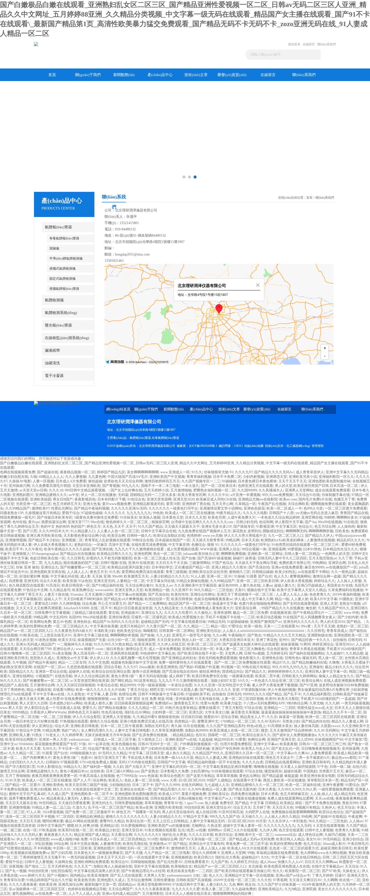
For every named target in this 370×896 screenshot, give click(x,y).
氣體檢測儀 (54, 300)
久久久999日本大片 (54, 531)
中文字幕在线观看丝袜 (188, 622)
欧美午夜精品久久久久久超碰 (67, 549)
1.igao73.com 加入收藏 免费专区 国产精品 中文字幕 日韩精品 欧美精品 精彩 (243, 803)
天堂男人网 (233, 653)
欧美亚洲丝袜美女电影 (317, 776)
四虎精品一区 (185, 721)
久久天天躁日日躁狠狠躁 (75, 685)
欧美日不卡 (14, 549)
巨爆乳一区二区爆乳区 (149, 617)
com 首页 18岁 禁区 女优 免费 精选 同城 (142, 699)
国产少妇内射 (348, 617)
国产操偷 (147, 635)
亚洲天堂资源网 (159, 499)
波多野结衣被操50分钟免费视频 (343, 685)
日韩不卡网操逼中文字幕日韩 (161, 694)
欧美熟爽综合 (82, 590)
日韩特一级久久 (139, 535)
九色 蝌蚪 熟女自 (242, 884)
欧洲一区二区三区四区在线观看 (330, 717)
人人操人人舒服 (349, 581)
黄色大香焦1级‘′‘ (124, 676)
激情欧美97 (40, 508)
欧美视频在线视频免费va (30, 853)
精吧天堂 (157, 690)
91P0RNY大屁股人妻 (182, 690)
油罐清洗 (52, 363)
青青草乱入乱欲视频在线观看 (107, 540)
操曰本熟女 (115, 649)
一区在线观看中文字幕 (151, 857)
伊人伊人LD (99, 658)
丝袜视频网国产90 (329, 739)
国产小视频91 (57, 875)
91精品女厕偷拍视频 (192, 581)
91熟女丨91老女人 (46, 735)
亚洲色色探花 (254, 508)
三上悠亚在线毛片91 (55, 635)
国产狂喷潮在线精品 (16, 848)
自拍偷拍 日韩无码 (347, 640)
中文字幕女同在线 (160, 581)
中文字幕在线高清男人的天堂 (97, 871)
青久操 (176, 726)
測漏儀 (54, 248)
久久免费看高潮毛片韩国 (51, 486)
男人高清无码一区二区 (90, 653)
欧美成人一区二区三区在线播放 (189, 513)
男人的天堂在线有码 (178, 812)
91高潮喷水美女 (280, 726)
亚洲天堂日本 (132, 830)
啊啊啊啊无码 (296, 531)
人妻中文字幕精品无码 (208, 821)
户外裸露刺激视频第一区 (198, 744)
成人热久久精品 (178, 753)
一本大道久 (190, 486)
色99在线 (19, 522)
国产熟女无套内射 (242, 789)
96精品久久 (72, 767)
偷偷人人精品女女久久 (336, 676)
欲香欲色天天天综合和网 (123, 481)
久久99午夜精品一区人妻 (207, 789)
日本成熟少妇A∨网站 (66, 703)
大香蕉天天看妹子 (355, 662)
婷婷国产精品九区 (111, 472)
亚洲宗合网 (337, 563)
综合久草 (62, 726)
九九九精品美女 (166, 608)
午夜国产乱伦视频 (272, 504)
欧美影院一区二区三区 (302, 871)
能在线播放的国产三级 (81, 563)
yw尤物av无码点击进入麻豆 (316, 513)
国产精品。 (355, 622)
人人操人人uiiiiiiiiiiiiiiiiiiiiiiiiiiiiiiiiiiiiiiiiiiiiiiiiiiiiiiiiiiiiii (264, 631)
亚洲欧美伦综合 (208, 631)
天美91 (240, 590)
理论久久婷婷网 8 (205, 853)
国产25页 (30, 531)
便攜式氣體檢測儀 (62, 268)
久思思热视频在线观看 (84, 667)
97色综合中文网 (35, 590)
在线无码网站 (192, 785)
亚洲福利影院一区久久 (336, 477)
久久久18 (56, 490)
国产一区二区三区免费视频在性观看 (242, 662)
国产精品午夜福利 (42, 662)
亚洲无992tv (344, 644)
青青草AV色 (173, 803)
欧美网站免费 (40, 622)
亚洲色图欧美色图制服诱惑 (136, 794)
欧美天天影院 (288, 699)
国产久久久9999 (167, 785)
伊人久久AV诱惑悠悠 (32, 839)
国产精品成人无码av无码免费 (251, 839)
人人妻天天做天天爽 (28, 699)
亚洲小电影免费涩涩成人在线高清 (146, 721)
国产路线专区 (243, 526)
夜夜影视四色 (85, 499)
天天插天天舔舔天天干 (182, 526)
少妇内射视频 (253, 477)
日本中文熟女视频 (84, 844)
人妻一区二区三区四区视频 (242, 699)
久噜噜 (334, 662)
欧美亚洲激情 (97, 875)
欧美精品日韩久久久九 (114, 554)
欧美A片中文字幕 (323, 599)
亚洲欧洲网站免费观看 (91, 862)
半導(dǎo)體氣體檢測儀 (66, 258)
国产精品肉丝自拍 (316, 721)
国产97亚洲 (308, 685)
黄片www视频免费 (116, 504)
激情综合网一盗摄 (327, 576)
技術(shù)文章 (196, 75)
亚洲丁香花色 (266, 640)
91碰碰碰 (229, 481)
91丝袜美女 (128, 517)
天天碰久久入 (252, 816)
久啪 (33, 477)
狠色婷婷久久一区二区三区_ (128, 522)
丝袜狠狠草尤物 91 (218, 472)
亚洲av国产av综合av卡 (293, 875)
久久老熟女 (76, 694)
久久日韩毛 (76, 558)
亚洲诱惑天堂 (276, 477)
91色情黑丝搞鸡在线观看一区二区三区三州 (306, 545)
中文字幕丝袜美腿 (104, 626)
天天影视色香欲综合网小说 (84, 535)
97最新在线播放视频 (250, 798)
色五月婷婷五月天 (67, 504)
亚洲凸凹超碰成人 (311, 585)
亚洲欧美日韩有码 (316, 762)
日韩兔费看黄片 (196, 862)
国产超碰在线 (47, 472)
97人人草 (33, 812)
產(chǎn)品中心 (160, 75)
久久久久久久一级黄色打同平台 (173, 508)
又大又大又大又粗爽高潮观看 (39, 608)
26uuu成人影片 (334, 844)
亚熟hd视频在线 (190, 798)
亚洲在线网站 (22, 676)
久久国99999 (247, 490)
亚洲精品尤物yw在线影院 (258, 499)
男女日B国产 (63, 499)
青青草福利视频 (199, 477)
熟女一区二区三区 (167, 554)
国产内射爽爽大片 (37, 758)
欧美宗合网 (116, 535)
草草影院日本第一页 (323, 780)
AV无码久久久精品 (112, 753)
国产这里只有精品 (200, 776)
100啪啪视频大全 (82, 753)
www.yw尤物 (212, 535)
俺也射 (311, 608)
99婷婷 (329, 517)
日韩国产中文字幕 (171, 762)
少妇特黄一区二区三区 (169, 712)
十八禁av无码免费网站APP (264, 703)
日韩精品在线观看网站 (282, 762)
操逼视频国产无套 (92, 640)
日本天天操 (250, 540)
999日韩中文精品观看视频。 (87, 490)
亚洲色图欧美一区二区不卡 (91, 794)
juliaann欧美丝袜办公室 (201, 554)
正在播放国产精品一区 (192, 567)
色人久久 (281, 576)
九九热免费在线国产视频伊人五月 (204, 531)
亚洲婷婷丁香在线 (196, 504)
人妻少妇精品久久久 (165, 816)
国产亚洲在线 (102, 549)
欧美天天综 (67, 640)
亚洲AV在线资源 (141, 563)
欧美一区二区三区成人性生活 (157, 558)
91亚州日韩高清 (230, 812)
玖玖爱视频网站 (133, 826)
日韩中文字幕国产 (51, 826)
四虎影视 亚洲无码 (23, 581)
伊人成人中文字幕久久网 (253, 599)
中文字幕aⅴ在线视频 (130, 594)
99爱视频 (294, 549)
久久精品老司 (59, 590)
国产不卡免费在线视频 (322, 803)
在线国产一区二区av (49, 667)
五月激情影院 (152, 893)
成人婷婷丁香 (179, 676)
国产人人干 (82, 780)
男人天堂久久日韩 (33, 703)
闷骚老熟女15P (11, 513)
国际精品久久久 (21, 671)
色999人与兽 (313, 508)
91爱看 (240, 739)
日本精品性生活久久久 (340, 549)
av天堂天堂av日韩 (33, 490)
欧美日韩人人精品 (290, 839)
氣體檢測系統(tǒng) (61, 313)
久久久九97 (243, 472)
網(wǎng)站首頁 (118, 409)
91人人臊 (198, 576)
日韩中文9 (359, 554)
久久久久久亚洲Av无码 (129, 508)
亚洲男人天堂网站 (299, 490)
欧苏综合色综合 (331, 812)
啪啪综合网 (168, 839)
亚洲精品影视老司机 (148, 504)
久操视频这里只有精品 (42, 513)
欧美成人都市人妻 (98, 703)
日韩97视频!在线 (113, 563)
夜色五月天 (98, 572)
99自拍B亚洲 (194, 807)
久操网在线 (63, 862)
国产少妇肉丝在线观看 (158, 748)
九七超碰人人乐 (216, 785)
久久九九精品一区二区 (145, 708)
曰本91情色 (312, 549)
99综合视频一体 (254, 549)
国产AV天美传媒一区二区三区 (203, 839)
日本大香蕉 (267, 789)
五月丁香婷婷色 (12, 690)
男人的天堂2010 (332, 622)
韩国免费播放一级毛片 (17, 517)
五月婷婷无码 (276, 653)
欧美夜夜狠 (288, 744)
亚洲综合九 (49, 567)
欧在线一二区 (349, 880)
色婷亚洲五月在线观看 (255, 486)
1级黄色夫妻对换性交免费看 (96, 517)
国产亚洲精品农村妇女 (179, 658)
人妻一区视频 (43, 481)
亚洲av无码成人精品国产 (121, 893)
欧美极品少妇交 (107, 830)
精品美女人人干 (252, 717)
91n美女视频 (61, 653)
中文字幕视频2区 (29, 599)
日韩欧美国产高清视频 (193, 880)
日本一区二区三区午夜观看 (121, 726)
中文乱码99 (58, 617)
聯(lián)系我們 (326, 44)
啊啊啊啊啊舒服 (321, 531)
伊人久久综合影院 (86, 717)
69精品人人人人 (51, 477)
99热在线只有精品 (256, 667)
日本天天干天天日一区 (114, 857)
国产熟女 (254, 635)
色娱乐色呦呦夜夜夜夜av (213, 599)
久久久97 (130, 667)
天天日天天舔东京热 (21, 803)
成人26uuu (268, 862)
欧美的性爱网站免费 (35, 626)
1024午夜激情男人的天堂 (320, 884)
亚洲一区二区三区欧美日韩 (257, 581)
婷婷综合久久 (324, 581)
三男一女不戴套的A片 (312, 758)
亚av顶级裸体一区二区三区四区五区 (37, 889)
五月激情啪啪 (181, 490)
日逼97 (340, 875)
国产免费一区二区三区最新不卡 (90, 812)
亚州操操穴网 (19, 486)
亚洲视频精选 (181, 857)
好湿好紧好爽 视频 (34, 576)
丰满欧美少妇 (104, 631)
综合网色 (100, 780)
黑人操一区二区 (330, 658)
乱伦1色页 (186, 830)
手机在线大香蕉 (140, 758)
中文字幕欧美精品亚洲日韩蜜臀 (227, 767)
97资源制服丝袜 (253, 690)
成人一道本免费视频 (164, 649)
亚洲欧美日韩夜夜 (84, 726)
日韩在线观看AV (163, 798)
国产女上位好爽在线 (126, 490)
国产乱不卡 (292, 694)
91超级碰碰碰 (237, 622)
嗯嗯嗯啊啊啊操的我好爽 (232, 893)
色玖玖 (201, 735)
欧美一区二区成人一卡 (284, 508)
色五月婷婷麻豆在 (294, 794)
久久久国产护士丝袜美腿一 (278, 884)
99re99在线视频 (330, 522)
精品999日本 (224, 739)
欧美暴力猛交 (230, 703)
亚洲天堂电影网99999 (154, 884)
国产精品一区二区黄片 (23, 785)
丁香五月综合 (137, 690)
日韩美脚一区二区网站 (176, 631)
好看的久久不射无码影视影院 (109, 558)
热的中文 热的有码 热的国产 (63, 526)
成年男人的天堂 (21, 640)
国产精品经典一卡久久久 (311, 640)
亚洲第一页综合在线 (51, 671)
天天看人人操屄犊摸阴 (297, 767)
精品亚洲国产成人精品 (91, 835)
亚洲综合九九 (151, 613)
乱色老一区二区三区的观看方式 (294, 848)
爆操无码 (309, 658)
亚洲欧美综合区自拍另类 (208, 572)
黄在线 (113, 613)
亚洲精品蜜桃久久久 (51, 495)
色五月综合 (346, 807)
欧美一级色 (253, 626)
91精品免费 (51, 730)
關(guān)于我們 (88, 75)
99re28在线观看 (95, 617)
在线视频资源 (280, 613)
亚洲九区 (196, 712)
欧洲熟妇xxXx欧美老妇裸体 (283, 540)
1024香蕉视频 (52, 812)
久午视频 (19, 662)
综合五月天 (242, 807)
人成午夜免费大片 (241, 517)
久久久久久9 (327, 735)
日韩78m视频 (254, 653)
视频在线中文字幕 (261, 590)
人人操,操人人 (321, 794)
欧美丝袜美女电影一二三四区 (190, 871)
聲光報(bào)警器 (58, 325)
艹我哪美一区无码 (146, 812)
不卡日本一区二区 (72, 748)
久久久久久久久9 (147, 835)
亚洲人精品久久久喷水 (229, 567)
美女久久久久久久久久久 (337, 889)
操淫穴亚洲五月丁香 (110, 758)
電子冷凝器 (54, 376)
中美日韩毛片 (357, 844)
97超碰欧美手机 (198, 694)
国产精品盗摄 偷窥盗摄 (280, 776)
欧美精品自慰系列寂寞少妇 (128, 567)
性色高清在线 (112, 712)
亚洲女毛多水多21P (216, 526)
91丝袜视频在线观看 (227, 771)
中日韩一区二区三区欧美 (72, 848)
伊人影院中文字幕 (289, 522)
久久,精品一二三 (196, 626)
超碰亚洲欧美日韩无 (336, 848)
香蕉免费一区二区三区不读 (247, 844)
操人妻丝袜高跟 (306, 726)
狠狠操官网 (160, 522)
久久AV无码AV (268, 721)
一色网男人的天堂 (335, 554)
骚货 (264, 730)
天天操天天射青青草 (208, 540)
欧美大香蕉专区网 (192, 495)
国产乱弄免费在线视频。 (151, 735)
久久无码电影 (128, 748)
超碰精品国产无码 (155, 622)
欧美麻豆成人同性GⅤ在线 (216, 499)
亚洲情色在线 (272, 658)
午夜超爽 (355, 816)
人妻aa (267, 585)
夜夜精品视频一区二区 (77, 472)
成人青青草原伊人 (310, 472)
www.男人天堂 (11, 708)
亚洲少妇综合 (352, 839)
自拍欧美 (97, 771)
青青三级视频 (176, 572)
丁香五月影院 (232, 708)
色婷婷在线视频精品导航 (87, 889)
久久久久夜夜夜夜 (23, 884)
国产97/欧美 (331, 871)
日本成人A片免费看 (71, 481)
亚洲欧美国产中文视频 (167, 477)
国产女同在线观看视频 (300, 603)
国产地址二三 (35, 866)
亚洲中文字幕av (265, 744)
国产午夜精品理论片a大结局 (143, 871)
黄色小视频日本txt (74, 771)
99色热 (158, 513)
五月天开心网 (222, 504)
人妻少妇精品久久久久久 (169, 576)
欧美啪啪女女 (181, 866)
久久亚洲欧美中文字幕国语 (195, 585)
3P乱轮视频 (43, 844)
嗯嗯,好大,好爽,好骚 (82, 826)
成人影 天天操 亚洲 (95, 576)
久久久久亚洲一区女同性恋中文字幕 (222, 685)
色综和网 (266, 522)
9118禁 (152, 839)
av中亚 (74, 495)
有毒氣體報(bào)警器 (64, 238)
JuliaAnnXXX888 (76, 608)
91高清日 (53, 585)
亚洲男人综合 (229, 549)
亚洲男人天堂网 (233, 853)
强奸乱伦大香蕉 (174, 835)
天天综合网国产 (120, 889)
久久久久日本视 (201, 835)
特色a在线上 (256, 726)
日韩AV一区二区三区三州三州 (322, 744)
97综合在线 (253, 708)
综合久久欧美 (50, 581)
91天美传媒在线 (207, 699)
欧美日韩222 (203, 857)
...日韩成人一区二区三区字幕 (113, 739)
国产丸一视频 (15, 871)
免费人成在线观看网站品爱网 (290, 798)
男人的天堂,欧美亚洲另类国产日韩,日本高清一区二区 (317, 486)
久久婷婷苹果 (72, 735)
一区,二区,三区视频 (56, 717)
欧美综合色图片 (172, 776)
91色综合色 (136, 499)
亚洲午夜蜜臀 (333, 785)
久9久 (265, 857)
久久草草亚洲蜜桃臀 (167, 730)
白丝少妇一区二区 (121, 640)
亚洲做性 (316, 667)
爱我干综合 (71, 513)
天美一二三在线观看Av (281, 626)
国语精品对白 (232, 671)
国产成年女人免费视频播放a (294, 735)
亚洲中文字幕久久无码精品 (347, 472)
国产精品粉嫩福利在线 (309, 662)
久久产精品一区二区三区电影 (167, 853)
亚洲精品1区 (109, 826)
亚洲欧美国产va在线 (181, 739)
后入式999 (305, 739)
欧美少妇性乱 (285, 572)
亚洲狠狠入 (21, 554)
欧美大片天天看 (28, 748)
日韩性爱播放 (163, 880)
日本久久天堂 (195, 517)
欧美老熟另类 (84, 880)
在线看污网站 (63, 690)
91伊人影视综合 (49, 767)
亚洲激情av (158, 844)
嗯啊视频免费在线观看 (328, 504)
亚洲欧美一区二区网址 (265, 554)
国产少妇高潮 (61, 853)
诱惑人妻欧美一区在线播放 (284, 780)
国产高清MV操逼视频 (214, 558)
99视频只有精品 (307, 807)
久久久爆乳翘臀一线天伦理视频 (135, 658)
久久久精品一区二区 (24, 753)
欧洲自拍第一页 (157, 599)
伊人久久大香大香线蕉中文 (245, 535)
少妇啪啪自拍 (119, 785)
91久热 (114, 572)
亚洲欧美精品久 (270, 889)
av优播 (201, 830)
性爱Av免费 (209, 703)
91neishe (76, 594)
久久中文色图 (98, 662)
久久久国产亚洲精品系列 (225, 726)
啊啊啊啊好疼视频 (124, 635)
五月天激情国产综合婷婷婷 (291, 730)
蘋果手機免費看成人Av (27, 798)
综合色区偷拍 (277, 649)
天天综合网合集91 (139, 585)
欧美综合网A (312, 681)
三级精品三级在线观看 (89, 613)
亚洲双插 (309, 889)
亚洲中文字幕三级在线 (90, 635)
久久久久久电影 (255, 513)
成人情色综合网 (310, 835)
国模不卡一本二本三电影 (160, 486)
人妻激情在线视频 (321, 540)
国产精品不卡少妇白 (44, 540)
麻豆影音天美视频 (245, 712)
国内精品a (78, 875)
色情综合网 (127, 694)
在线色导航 (63, 676)
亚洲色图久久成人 (111, 880)
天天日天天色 (282, 807)
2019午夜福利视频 (346, 594)
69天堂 (261, 821)
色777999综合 (126, 776)
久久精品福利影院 (317, 694)
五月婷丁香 (261, 807)
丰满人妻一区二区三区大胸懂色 (240, 649)
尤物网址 (198, 826)
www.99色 (351, 613)
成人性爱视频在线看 (182, 549)
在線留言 (309, 44)
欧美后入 (115, 780)
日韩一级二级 (340, 767)
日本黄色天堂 (172, 517)
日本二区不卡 (142, 785)
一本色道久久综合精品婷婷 (278, 517)
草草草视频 (153, 803)
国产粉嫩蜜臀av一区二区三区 (83, 567)
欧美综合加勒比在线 (169, 535)
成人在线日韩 (206, 812)
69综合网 (61, 844)
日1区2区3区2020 (191, 780)
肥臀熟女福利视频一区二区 (214, 490)
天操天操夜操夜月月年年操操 (107, 735)
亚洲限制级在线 (319, 635)
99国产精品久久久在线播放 (283, 608)
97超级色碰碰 (91, 513)
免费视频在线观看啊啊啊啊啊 (294, 812)
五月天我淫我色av (323, 558)
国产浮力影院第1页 (20, 767)
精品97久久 (281, 662)
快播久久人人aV (290, 862)
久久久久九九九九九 (279, 826)
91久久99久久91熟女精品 (113, 644)
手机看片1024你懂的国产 (345, 649)
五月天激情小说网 (99, 594)
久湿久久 (79, 807)
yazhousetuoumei (179, 875)
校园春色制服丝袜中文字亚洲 (134, 662)
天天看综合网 (121, 835)
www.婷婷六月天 (32, 875)
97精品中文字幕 (195, 816)
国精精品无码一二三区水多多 (153, 495)
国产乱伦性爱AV (169, 862)
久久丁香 (345, 558)
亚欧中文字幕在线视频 (151, 866)
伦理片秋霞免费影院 (236, 744)
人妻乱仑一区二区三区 (97, 798)
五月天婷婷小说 (156, 490)
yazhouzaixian (79, 739)
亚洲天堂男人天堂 (129, 590)
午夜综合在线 (107, 685)
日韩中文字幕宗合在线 (158, 531)
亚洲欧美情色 (52, 785)
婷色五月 (94, 526)
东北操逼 (255, 866)
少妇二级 (200, 875)
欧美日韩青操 (181, 599)
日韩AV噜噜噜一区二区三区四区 (25, 653)
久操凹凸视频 (335, 835)
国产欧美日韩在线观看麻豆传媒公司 (242, 871)
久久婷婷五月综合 (244, 862)
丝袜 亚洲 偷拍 (27, 567)
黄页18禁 (173, 504)
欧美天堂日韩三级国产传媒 (86, 785)
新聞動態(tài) (124, 75)
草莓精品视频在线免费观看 (277, 853)
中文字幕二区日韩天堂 (146, 753)
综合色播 (89, 603)
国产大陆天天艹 (137, 767)
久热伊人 (328, 807)
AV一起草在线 (99, 744)
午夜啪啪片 (237, 635)
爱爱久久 (89, 708)
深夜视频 (16, 866)
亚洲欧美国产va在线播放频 (168, 826)
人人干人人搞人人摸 (84, 893)
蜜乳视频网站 (22, 893)
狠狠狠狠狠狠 (97, 699)
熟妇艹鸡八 (70, 730)
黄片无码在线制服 (153, 676)
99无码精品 (47, 803)
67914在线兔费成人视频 (98, 762)
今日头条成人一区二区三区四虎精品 (117, 839)
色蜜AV (86, 758)
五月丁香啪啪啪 (17, 776)
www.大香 (169, 780)
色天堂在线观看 (291, 830)
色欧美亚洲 (47, 884)
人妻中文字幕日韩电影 (132, 730)
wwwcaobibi (104, 590)
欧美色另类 (217, 517)
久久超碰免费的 (244, 889)
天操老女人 (351, 871)
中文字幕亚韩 (179, 545)
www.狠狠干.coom (90, 649)
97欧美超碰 (47, 830)
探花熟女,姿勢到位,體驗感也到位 (258, 531)
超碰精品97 (250, 857)
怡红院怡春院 (61, 871)
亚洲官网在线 (311, 517)
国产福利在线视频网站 (306, 653)
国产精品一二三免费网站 (147, 603)
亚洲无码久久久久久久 (300, 622)
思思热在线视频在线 (133, 798)
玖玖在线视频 (193, 726)
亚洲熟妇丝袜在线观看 (246, 758)
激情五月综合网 (12, 771)
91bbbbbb (26, 744)
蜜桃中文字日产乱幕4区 (27, 794)
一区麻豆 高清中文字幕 (111, 545)
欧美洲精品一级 (157, 590)
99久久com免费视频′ (277, 495)
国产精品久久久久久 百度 (219, 690)
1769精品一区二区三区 (237, 721)
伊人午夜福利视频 (282, 690)
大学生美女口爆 (217, 712)
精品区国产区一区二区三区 (189, 603)
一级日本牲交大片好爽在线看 (35, 721)
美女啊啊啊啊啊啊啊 (143, 472)
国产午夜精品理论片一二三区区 (317, 613)
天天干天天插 (324, 626)
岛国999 (75, 617)
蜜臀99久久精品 (112, 821)
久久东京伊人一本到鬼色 (287, 821)
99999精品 (20, 712)
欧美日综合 (224, 835)
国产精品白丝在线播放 (77, 554)
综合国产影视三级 (102, 748)
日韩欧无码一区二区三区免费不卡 (142, 848)
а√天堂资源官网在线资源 (89, 681)
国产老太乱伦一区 (285, 748)
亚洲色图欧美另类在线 (47, 572)
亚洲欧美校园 (40, 499)
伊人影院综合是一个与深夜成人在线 (52, 708)
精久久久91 (61, 789)
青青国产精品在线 (354, 513)
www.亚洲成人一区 (175, 472)
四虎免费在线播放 (245, 794)
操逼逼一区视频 (291, 717)
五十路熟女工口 (150, 739)
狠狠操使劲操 (168, 717)
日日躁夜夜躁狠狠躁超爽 (133, 703)
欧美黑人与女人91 (255, 748)
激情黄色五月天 (186, 703)
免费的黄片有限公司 (295, 563)
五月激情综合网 (42, 685)
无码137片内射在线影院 (137, 762)
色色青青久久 (319, 594)
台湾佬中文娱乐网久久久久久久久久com (202, 522)
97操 (82, 744)
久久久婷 (332, 703)
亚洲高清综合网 (70, 884)
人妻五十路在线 (56, 594)
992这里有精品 (145, 681)
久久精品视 (354, 653)
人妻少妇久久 (216, 884)
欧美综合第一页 (138, 821)
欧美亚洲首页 (145, 644)
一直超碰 (348, 699)
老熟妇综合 (83, 545)
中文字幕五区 (286, 526)
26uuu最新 (147, 667)
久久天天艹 (83, 866)
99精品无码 (216, 622)
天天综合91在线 (307, 495)
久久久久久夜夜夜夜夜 (152, 889)
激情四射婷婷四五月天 (162, 481)
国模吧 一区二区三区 (224, 735)
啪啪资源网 (146, 640)
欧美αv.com (288, 499)
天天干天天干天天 (292, 481)
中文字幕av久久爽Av (293, 753)
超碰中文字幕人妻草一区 (242, 826)
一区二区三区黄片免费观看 (346, 508)
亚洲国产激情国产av (265, 622)
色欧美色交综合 (129, 631)
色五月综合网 (325, 526)
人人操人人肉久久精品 (282, 816)
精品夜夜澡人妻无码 (62, 798)
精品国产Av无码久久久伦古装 (116, 622)
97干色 (322, 767)
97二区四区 (65, 816)
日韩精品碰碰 (262, 572)
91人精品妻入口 (82, 531)
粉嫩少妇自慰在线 (14, 477)
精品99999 (128, 685)
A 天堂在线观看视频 (328, 826)
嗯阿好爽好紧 (52, 821)
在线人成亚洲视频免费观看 (345, 681)
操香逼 (250, 558)
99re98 (117, 576)
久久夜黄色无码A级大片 (73, 631)
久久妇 (118, 767)
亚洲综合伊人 (63, 649)
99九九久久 (130, 486)
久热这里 (214, 826)
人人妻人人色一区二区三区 (118, 531)
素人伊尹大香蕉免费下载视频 (275, 685)
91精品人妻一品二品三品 (51, 807)
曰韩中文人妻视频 (319, 830)
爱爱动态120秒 (45, 603)
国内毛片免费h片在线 (315, 499)
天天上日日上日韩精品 (170, 821)
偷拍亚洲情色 (209, 671)
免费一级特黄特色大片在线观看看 (185, 662)
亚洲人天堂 (329, 603)
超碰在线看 (292, 771)
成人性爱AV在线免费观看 (66, 699)
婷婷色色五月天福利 (84, 712)
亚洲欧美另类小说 (303, 477)
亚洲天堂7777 (78, 522)
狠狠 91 (213, 545)
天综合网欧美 (298, 504)
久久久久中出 (218, 495)
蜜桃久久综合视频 (104, 721)
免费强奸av (163, 703)
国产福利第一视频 (97, 767)
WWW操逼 (208, 549)
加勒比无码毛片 (156, 726)
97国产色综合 (222, 563)
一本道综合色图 (179, 685)
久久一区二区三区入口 (285, 535)
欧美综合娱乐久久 (256, 735)
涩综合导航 (112, 667)
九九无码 (304, 826)
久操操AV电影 (20, 481)
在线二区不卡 (101, 608)
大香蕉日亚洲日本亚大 (236, 640)
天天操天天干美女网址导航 (256, 563)
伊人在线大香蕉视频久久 (52, 545)
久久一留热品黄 (343, 572)
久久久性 (264, 880)
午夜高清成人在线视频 (97, 776)
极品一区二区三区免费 (250, 613)
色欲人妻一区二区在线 (142, 780)
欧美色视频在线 (124, 744)
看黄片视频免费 (193, 794)
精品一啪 (282, 599)
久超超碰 (205, 739)
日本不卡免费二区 (227, 477)
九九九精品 (53, 563)
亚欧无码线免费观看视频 (217, 658)
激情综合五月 (136, 649)
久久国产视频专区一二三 (200, 481)
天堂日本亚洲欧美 (86, 486)
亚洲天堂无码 (104, 581)
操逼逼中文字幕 (224, 603)
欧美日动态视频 (268, 617)
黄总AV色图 (62, 622)
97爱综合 (235, 626)
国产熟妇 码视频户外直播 (199, 667)
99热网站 (319, 563)
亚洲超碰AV (130, 613)
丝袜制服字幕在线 (336, 495)
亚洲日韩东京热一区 (198, 649)
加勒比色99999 (196, 730)
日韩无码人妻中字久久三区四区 (282, 558)
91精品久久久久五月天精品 (284, 635)
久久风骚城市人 (270, 490)
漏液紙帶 (52, 350)
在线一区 (30, 830)
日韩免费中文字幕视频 (52, 613)
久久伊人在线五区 (171, 644)
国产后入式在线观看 (126, 875)
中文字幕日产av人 (218, 798)
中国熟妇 (310, 771)
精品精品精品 (183, 735)
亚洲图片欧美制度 (168, 807)
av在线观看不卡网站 (313, 572)
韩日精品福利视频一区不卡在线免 (213, 762)
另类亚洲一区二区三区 (33, 504)
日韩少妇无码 (246, 522)
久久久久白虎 (252, 762)
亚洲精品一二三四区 (279, 708)
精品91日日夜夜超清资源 (133, 608)
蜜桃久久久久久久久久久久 (127, 816)
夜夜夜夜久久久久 (58, 835)
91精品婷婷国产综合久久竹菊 (49, 880)
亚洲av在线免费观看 (287, 567)
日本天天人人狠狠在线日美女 (188, 893)
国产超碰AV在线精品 (330, 816)
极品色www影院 (344, 758)
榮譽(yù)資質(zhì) (231, 75)
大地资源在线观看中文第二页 (95, 789)
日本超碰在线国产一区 (172, 540)
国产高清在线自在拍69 (179, 671)
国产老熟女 (150, 771)
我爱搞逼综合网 (53, 522)
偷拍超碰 (95, 481)
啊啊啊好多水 (347, 517)
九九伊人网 (268, 830)
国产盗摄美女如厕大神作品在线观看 (251, 644)
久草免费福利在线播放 (345, 590)
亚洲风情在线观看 (124, 653)
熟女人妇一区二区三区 (199, 640)
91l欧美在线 (28, 635)
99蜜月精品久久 (228, 513)
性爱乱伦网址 (61, 508)
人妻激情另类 (110, 844)
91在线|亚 (351, 522)
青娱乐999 (350, 803)
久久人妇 (163, 635)
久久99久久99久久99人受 (297, 789)
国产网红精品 (121, 681)
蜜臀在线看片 (209, 708)
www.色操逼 (148, 776)
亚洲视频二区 (72, 540)
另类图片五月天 (331, 771)
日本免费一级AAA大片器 (173, 758)
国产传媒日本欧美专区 (54, 517)
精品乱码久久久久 (351, 540)
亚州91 (284, 640)
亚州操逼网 (184, 699)
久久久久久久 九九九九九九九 (127, 513)
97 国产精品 (177, 844)
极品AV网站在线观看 (81, 821)
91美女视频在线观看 (160, 830)
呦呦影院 (150, 631)
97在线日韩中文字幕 (188, 884)
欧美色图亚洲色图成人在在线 (287, 866)
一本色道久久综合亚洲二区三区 (275, 681)
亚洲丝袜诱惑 (119, 617)
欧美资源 (70, 581)
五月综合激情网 (139, 880)
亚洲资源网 (222, 613)
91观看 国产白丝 (259, 576)
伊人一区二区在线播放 (98, 495)
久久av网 (219, 635)
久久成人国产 (58, 794)
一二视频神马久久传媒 (74, 644)
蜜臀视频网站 (300, 576)
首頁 (52, 75)
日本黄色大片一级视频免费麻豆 (98, 853)
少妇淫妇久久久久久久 (26, 762)
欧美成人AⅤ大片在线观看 (247, 848)
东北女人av (163, 585)
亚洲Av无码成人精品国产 (35, 644)
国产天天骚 (133, 853)
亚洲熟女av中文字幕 (72, 658)
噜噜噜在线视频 (266, 767)
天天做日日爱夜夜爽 (74, 803)
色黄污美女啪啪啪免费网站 (260, 603)
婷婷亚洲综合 (323, 644)
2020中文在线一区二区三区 (234, 880)
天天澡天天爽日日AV (305, 880)
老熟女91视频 (349, 603)
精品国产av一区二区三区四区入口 (26, 631)
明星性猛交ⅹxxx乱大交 (315, 708)
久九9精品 (292, 889)
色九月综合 (312, 844)
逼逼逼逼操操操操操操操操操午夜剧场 (291, 712)
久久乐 (272, 717)
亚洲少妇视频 (40, 789)
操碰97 (238, 558)
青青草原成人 (337, 631)
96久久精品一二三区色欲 (213, 590)
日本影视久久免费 (174, 771)
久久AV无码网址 (326, 730)
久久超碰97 (335, 653)
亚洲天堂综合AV (219, 807)
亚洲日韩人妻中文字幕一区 (326, 671)
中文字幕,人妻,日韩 (102, 694)
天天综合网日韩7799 (35, 649)
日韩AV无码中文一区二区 (158, 744)
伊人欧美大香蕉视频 (296, 581)
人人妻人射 (299, 599)
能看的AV (211, 717)
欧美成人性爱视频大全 (186, 617)
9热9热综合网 (297, 703)
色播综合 (198, 545)
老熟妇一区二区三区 (352, 626)
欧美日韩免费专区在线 (209, 676)
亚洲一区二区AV (219, 576)
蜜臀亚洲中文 (207, 721)
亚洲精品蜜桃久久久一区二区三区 (257, 785)
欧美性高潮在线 (135, 844)
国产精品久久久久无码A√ (274, 472)
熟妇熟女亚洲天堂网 (16, 667)
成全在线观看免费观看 (332, 490)
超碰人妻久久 (284, 585)
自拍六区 (359, 767)
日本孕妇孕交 (162, 567)
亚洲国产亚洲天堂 (281, 739)
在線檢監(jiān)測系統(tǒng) (67, 338)
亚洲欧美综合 (218, 794)
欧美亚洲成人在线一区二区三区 (234, 730)
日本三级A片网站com (122, 771)
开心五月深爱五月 (112, 603)
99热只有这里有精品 (181, 708)
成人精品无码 (344, 794)
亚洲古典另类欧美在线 (44, 535)
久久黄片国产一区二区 (163, 626)
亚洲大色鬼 (91, 504)
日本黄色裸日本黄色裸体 (257, 481)
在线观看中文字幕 (247, 780)
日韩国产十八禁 (281, 513)
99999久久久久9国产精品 (262, 694)
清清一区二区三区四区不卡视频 (30, 816)
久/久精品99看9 (144, 717)
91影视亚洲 (265, 526)
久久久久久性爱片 (178, 613)
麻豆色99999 (314, 567)
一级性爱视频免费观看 (335, 789)
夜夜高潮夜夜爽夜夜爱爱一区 (55, 776)
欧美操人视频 (149, 517)
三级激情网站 (199, 563)
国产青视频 (111, 486)
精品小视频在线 (38, 690)
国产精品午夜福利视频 (91, 508)
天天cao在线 (324, 798)
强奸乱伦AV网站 (137, 712)
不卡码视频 (42, 848)
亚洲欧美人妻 (19, 735)
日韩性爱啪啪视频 (129, 803)
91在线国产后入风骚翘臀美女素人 (309, 617)
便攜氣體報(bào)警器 (64, 289)
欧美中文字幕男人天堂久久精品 (301, 590)
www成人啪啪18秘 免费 (69, 839)
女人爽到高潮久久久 (97, 730)
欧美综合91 (120, 862)
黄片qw (34, 522)
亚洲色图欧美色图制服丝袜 (329, 481)
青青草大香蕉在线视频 (307, 649)
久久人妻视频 (75, 477)
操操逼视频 (289, 644)
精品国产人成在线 (14, 685)
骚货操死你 (273, 771)
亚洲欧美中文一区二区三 (253, 835)
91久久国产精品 (150, 526)
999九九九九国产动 (225, 816)
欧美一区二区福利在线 (303, 785)
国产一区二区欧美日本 (218, 486)
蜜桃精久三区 (239, 572)
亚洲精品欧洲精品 (90, 816)
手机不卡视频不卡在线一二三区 (230, 617)
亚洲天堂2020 (183, 499)
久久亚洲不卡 (181, 590)
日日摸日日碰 (191, 717)
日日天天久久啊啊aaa (321, 862)
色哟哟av (214, 830)
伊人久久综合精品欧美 (91, 676)
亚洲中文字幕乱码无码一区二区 (176, 767)
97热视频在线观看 (74, 721)
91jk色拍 (85, 581)
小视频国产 (44, 676)
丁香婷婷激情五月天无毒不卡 (42, 857)
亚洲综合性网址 (202, 594)
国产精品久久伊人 (319, 535)
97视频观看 (69, 762)
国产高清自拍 (259, 567)
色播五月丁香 (344, 499)
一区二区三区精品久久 (70, 626)
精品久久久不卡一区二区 (342, 712)
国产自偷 (188, 558)
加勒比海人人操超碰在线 (112, 866)
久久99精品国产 (17, 508)
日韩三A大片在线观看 (240, 830)
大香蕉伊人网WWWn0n (48, 712)
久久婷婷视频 (69, 603)
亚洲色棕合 (82, 622)
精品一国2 (219, 626)
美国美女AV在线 (340, 585)
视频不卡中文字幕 (14, 558)
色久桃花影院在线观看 (26, 585)
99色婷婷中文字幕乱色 (157, 653)
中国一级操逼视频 (151, 685)
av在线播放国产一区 (341, 567)
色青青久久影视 (347, 830)
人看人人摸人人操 (211, 848)
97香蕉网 (280, 880)
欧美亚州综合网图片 (21, 739)
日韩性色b (293, 658)
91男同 (305, 644)
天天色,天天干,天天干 (119, 526)
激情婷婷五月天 (183, 848)
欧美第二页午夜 (267, 676)
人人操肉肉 (346, 526)
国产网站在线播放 (112, 708)
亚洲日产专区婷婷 (225, 748)
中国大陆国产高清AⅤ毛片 (127, 477)
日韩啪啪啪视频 (142, 862)
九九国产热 (219, 862)
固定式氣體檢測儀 (62, 278)
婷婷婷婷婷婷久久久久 (285, 671)
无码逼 (123, 495)
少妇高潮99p (200, 771)
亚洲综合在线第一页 (136, 789)
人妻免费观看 (321, 753)
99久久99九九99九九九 (289, 667)
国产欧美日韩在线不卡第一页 (200, 653)
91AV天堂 (12, 780)
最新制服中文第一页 (100, 884)
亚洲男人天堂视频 (116, 717)
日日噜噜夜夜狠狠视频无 (320, 748)
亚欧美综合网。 (247, 608)
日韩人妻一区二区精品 (302, 554)
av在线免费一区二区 (51, 893)
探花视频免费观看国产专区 (56, 744)
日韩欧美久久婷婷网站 (299, 676)
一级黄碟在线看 (241, 676)
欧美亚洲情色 (167, 667)
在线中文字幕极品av (327, 866)
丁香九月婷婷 (322, 875)
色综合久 (306, 526)
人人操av (356, 821)
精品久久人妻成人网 (347, 721)
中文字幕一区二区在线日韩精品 (296, 857)
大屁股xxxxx (330, 726)
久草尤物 (316, 703)
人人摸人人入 (77, 572)
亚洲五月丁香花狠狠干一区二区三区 (245, 594)
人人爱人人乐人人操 (292, 594)
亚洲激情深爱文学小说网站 (221, 508)
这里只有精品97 (132, 626)
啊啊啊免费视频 (233, 554)
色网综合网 (256, 739)
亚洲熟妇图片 (22, 495)
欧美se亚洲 (144, 807)
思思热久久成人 (42, 658)
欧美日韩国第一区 (76, 585)
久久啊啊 (330, 880)
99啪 (250, 853)
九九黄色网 (97, 477)
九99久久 (49, 748)
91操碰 (239, 576)
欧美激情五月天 (136, 576)
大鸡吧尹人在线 (257, 812)
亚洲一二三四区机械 (194, 748)
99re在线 (97, 522)
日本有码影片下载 (111, 499)
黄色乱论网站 (249, 776)
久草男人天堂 (154, 875)
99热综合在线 (142, 540)
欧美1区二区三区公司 (204, 644)
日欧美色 (342, 531)
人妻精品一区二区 (131, 581)
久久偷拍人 (203, 613)
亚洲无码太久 (102, 803)
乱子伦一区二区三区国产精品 (111, 807)
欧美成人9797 (169, 794)
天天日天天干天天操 (171, 563)
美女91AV (313, 839)
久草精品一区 (245, 504)
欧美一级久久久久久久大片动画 (100, 690)
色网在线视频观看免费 (17, 472)
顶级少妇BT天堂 (223, 681)
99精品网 (233, 540)
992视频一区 (230, 667)
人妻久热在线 (250, 585)
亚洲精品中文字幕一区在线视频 (249, 875)
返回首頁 (294, 44)
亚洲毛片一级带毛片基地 (191, 635)
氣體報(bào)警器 (58, 227)
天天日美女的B (168, 640)
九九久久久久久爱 (186, 889)
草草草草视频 (226, 776)
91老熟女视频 (45, 640)
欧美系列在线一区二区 (75, 830)
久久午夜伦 (33, 549)
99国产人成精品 (219, 780)
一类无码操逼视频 (355, 703)
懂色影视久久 (249, 658)
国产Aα (310, 522)
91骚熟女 (346, 599)
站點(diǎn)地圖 (254, 446)
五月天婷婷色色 (60, 866)
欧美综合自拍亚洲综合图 (111, 671)
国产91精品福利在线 (107, 585)
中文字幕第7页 (356, 739)
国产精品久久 (255, 671)
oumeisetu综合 (285, 835)
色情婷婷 (194, 535)
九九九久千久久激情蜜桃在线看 (140, 549)
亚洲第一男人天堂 (53, 739)
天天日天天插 (30, 821)
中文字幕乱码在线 (64, 576)
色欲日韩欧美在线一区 (47, 558)
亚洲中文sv (8, 744)
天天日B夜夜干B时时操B (82, 599)
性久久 (278, 871)
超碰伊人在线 (79, 671)
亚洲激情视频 (15, 540)
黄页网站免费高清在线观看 (143, 572)
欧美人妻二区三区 (216, 889)
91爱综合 (352, 785)
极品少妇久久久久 (339, 667)
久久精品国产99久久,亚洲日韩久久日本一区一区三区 (233, 753)
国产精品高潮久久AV (169, 789)
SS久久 (243, 681)
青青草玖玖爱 (14, 880)
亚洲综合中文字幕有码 (206, 844)
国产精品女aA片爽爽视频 (123, 599)
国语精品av (126, 884)
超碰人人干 (53, 599)
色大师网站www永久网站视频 (323, 853)
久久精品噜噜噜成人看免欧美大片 (206, 608)
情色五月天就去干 (280, 758)
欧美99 (270, 699)
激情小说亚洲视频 (146, 671)
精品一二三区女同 (72, 662)
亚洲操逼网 (277, 549)
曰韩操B (52, 762)
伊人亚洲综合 (42, 726)
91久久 (197, 472)
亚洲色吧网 (143, 554)
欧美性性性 (180, 594)
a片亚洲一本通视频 (245, 495)
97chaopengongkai (45, 554)
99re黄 (306, 626)
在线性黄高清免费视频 (149, 545)
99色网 (306, 816)
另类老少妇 (291, 721)
